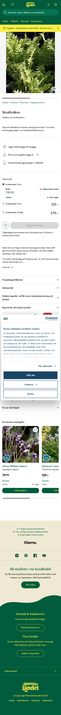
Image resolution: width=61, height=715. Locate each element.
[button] (30, 280)
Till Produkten (26, 491)
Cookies (12, 700)
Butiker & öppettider (31, 653)
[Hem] (30, 4)
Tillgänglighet (47, 700)
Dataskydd (35, 700)
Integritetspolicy (23, 700)
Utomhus (14, 102)
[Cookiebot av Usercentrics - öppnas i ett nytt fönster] (45, 319)
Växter (5, 102)
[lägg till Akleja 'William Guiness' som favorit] (35, 429)
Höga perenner (37, 102)
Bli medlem (30, 585)
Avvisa (30, 394)
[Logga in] (48, 4)
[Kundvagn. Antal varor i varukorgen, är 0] (55, 4)
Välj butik (10, 192)
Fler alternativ (45, 366)
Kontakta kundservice (30, 627)
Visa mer (6, 267)
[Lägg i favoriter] (5, 225)
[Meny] (4, 4)
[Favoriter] (12, 4)
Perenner (24, 102)
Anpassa (29, 384)
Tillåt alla (30, 375)
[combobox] (33, 12)
